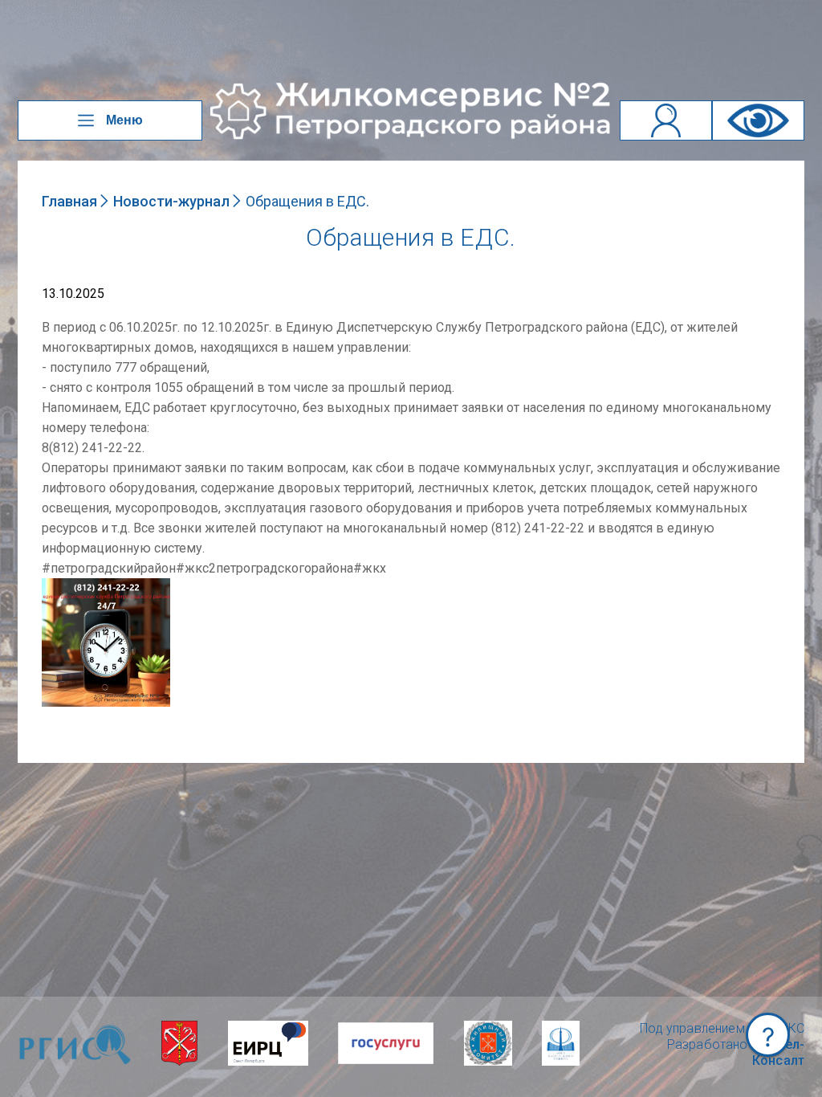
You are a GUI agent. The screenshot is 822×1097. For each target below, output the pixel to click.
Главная (69, 201)
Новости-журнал (171, 201)
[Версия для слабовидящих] (758, 120)
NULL (58, 585)
